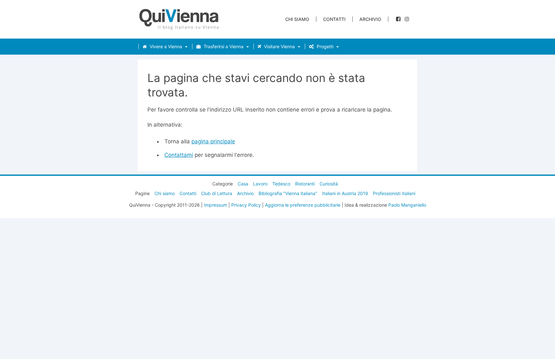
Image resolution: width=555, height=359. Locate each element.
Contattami (178, 155)
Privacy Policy (246, 205)
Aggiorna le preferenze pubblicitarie (302, 205)
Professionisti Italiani (394, 193)
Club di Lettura (216, 193)
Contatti (334, 19)
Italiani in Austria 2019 (345, 193)
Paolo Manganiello (407, 205)
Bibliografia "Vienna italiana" (288, 193)
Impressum (215, 205)
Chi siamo (297, 19)
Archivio (370, 19)
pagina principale (213, 141)
